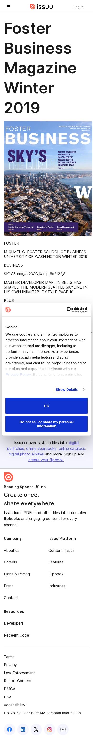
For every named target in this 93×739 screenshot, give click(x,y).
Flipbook (56, 574)
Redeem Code (16, 635)
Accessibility (14, 704)
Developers (14, 623)
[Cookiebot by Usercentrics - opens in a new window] (67, 310)
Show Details (67, 389)
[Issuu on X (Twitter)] (36, 729)
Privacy (10, 664)
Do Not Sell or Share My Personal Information (42, 713)
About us (11, 550)
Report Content (17, 680)
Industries (56, 586)
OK (46, 406)
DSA (7, 697)
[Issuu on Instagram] (49, 729)
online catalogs (72, 448)
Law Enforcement (19, 672)
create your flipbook (46, 459)
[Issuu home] (41, 6)
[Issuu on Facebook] (9, 729)
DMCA (9, 688)
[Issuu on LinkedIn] (23, 729)
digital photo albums (26, 454)
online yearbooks (41, 448)
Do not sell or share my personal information (47, 424)
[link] (78, 6)
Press (9, 586)
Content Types (61, 550)
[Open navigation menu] (8, 6)
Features (55, 562)
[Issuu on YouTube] (63, 729)
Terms (9, 656)
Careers (10, 562)
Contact (11, 597)
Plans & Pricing (17, 574)
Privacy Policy (18, 374)
